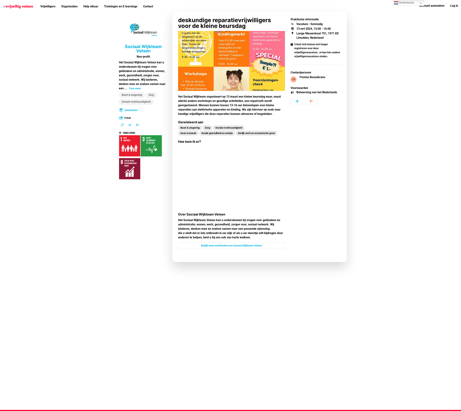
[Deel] (297, 101)
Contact (148, 6)
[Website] (122, 125)
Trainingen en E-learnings (120, 6)
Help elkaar (90, 6)
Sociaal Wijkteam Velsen (143, 48)
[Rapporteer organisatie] (138, 125)
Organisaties (69, 6)
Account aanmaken (431, 5)
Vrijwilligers (47, 6)
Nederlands (406, 2)
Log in (454, 5)
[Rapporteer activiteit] (311, 101)
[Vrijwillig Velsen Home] (19, 6)
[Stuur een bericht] (130, 125)
